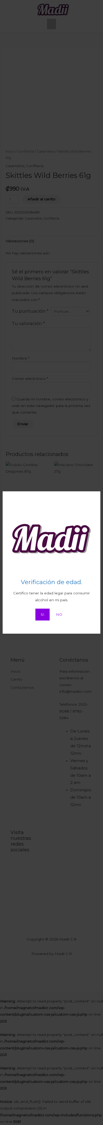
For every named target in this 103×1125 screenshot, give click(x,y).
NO (59, 614)
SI (42, 614)
